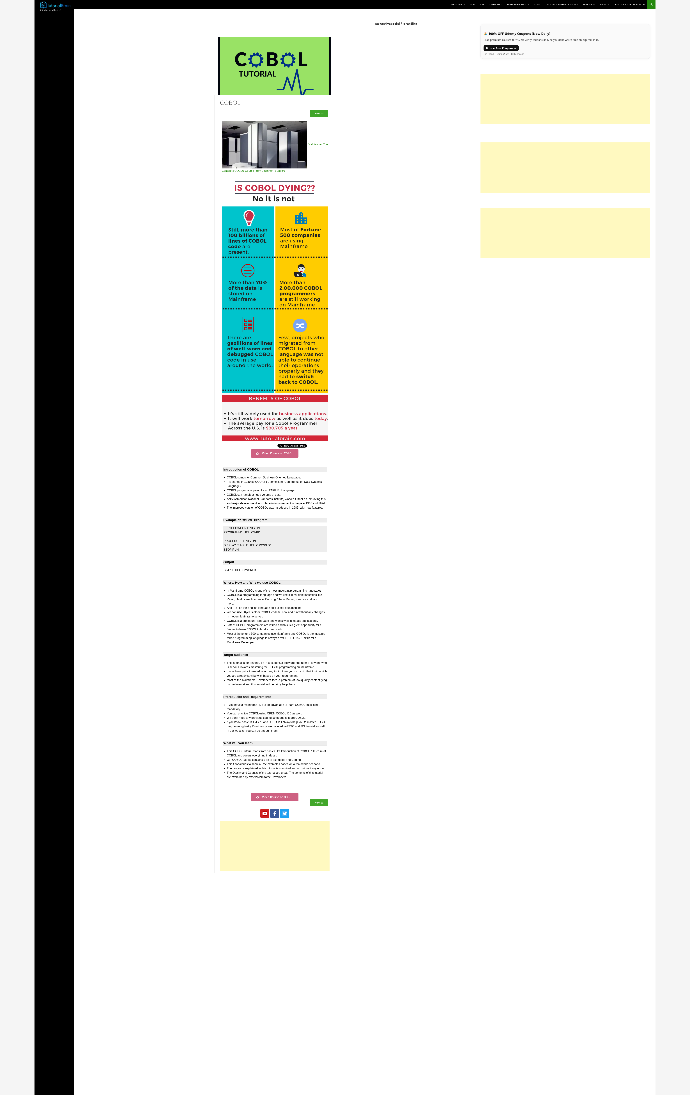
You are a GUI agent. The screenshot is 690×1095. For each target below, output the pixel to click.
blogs (537, 4)
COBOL (230, 102)
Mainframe (457, 4)
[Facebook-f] (274, 813)
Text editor (494, 4)
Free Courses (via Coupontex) (629, 4)
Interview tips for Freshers (561, 4)
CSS (482, 4)
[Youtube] (264, 813)
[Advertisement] (275, 846)
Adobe (603, 4)
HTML (472, 4)
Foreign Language (516, 4)
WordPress (589, 4)
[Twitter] (284, 813)
